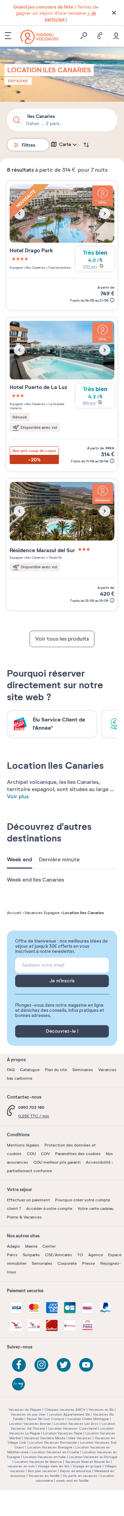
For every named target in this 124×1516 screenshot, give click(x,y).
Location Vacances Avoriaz (30, 1423)
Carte (65, 144)
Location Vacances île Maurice (38, 1461)
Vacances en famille (44, 1475)
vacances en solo (21, 1466)
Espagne (18, 81)
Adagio (13, 1246)
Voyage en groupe (87, 1466)
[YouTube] (86, 1365)
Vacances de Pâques (25, 1409)
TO (80, 1254)
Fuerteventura (59, 267)
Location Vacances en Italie (44, 1457)
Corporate (67, 1263)
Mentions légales (23, 1145)
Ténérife (55, 557)
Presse (88, 1263)
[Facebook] (19, 1365)
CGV (45, 1153)
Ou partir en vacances (80, 1475)
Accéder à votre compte (49, 1208)
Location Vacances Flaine (62, 1433)
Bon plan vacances (42, 1471)
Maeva (31, 1246)
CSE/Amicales (58, 1254)
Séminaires (82, 1069)
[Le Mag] (19, 1385)
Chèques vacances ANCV (64, 1409)
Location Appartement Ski (69, 1414)
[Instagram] (41, 1365)
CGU (31, 1153)
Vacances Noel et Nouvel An (87, 1461)
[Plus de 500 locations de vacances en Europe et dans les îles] (39, 37)
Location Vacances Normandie (53, 1442)
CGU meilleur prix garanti (57, 1162)
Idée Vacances (80, 1438)
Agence (95, 1254)
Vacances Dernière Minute (44, 1438)
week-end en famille (72, 1480)
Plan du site (56, 1069)
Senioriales (42, 1263)
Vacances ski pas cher (28, 1414)
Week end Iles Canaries (35, 879)
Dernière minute (59, 859)
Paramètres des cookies (78, 1153)
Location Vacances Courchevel (72, 1428)
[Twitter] (64, 1365)
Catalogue (30, 1069)
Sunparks (31, 1254)
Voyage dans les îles (54, 1466)
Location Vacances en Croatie (55, 1452)
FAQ (11, 1069)
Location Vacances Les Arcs (76, 1423)
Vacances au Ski (101, 1409)
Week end (19, 859)
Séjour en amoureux (75, 1471)
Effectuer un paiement (28, 1200)
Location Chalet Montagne (88, 1419)
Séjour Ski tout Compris (45, 1419)
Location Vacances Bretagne (49, 1447)
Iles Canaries (35, 267)
